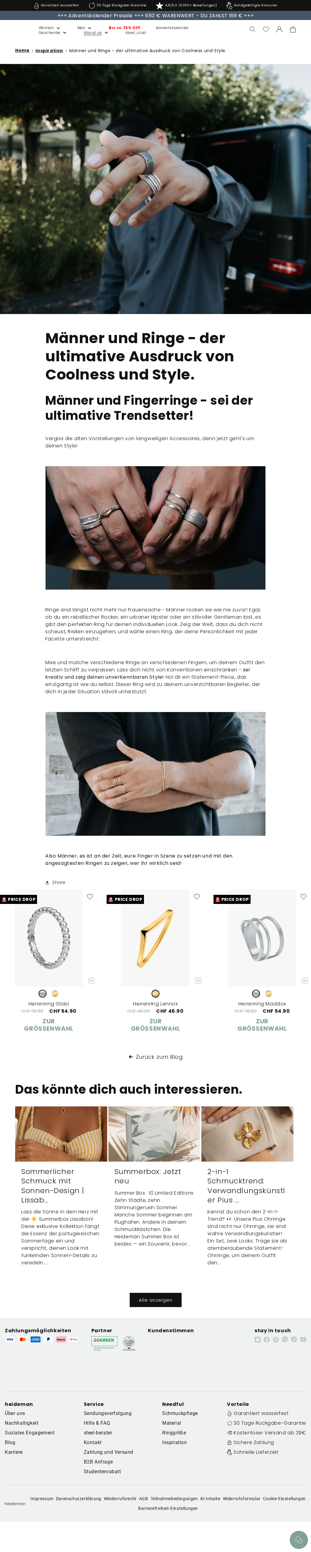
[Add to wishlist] (90, 896)
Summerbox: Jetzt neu (147, 1176)
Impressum (41, 1498)
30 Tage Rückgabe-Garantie (270, 1423)
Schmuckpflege (180, 1413)
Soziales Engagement (30, 1433)
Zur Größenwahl (48, 1025)
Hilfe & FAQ (97, 1423)
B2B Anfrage (98, 1462)
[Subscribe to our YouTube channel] (303, 1339)
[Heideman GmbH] (15, 29)
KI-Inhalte (210, 1498)
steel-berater (98, 1433)
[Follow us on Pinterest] (276, 1339)
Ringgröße (174, 1433)
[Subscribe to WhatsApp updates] (285, 1339)
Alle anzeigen (156, 1300)
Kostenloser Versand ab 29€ (270, 1432)
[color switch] (42, 994)
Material (171, 1423)
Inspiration (49, 51)
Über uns (15, 1413)
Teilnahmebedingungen (174, 1498)
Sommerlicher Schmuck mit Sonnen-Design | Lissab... (52, 1186)
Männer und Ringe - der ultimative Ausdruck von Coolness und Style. (148, 51)
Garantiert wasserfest (261, 1413)
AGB (143, 1498)
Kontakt (93, 1442)
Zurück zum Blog (159, 1057)
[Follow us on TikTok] (294, 1339)
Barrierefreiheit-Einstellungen (168, 1508)
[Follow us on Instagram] (258, 1339)
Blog (10, 1442)
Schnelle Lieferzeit (256, 1452)
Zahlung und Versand (108, 1452)
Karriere (14, 1452)
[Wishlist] (266, 29)
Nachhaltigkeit (21, 1423)
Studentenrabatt (102, 1471)
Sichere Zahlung (254, 1442)
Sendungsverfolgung (108, 1413)
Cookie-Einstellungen (284, 1498)
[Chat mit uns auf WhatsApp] (299, 1540)
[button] (43, 27)
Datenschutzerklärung (78, 1498)
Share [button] (59, 882)
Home (22, 50)
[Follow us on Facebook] (267, 1339)
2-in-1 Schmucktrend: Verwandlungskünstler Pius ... (246, 1186)
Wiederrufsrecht (120, 1498)
